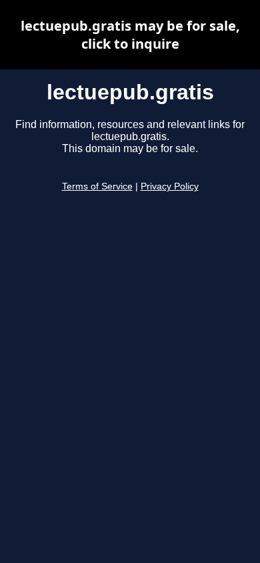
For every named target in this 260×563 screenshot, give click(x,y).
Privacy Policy (170, 186)
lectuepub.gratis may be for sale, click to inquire (130, 35)
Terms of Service (97, 186)
